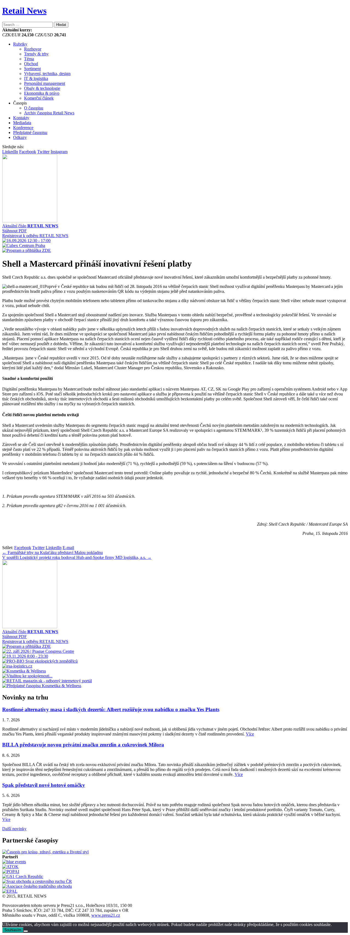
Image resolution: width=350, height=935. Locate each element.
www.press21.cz (105, 915)
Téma (29, 58)
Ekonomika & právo (41, 93)
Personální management (44, 83)
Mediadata (22, 122)
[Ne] (26, 931)
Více (250, 734)
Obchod (31, 63)
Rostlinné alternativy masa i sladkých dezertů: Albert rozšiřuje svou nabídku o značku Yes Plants (110, 709)
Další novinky (14, 828)
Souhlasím (12, 930)
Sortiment (32, 68)
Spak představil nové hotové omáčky (43, 785)
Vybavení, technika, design (47, 73)
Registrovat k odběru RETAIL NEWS (35, 235)
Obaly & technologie (42, 88)
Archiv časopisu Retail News (49, 113)
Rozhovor (32, 49)
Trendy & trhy (36, 54)
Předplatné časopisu (30, 132)
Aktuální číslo (30, 226)
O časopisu (33, 108)
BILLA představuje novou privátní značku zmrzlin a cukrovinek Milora (83, 745)
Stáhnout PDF (14, 230)
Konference (23, 127)
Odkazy (20, 137)
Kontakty (21, 117)
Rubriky (20, 44)
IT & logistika (36, 78)
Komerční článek (39, 98)
